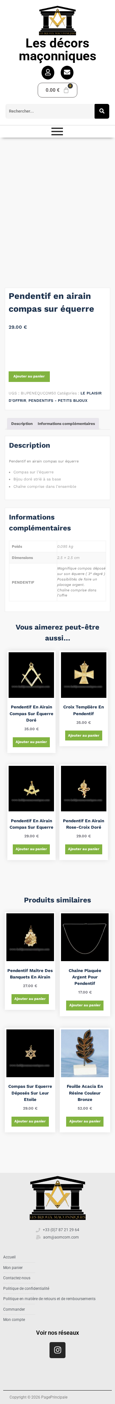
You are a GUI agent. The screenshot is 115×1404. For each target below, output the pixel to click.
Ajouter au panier (29, 376)
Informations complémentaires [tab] (66, 423)
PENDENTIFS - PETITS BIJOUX (58, 400)
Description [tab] (22, 423)
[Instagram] (57, 1350)
